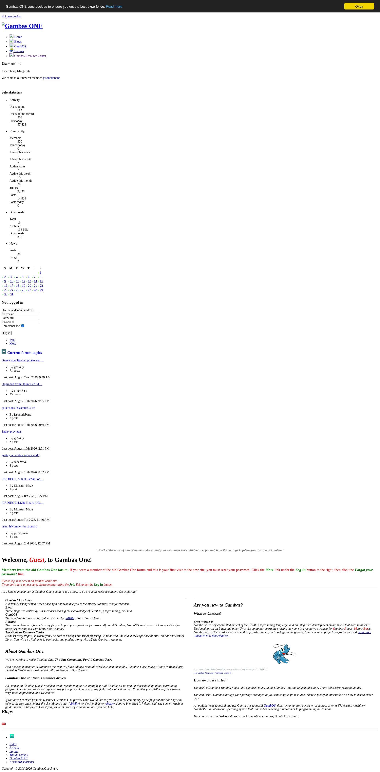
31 (11, 294)
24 (11, 290)
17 (11, 285)
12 (23, 281)
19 (23, 285)
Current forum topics (24, 353)
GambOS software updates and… (23, 360)
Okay (359, 6)
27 (29, 290)
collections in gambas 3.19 (18, 407)
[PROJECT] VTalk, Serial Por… (22, 479)
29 (41, 290)
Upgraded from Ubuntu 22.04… (22, 384)
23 (5, 290)
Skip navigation (11, 16)
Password (8, 317)
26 (23, 290)
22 (41, 285)
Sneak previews (11, 431)
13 (29, 281)
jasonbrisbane (51, 77)
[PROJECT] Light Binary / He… (22, 502)
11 (17, 281)
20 (29, 285)
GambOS (270, 705)
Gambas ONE (19, 758)
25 (17, 290)
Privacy (14, 747)
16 (5, 285)
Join (12, 340)
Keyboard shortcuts (22, 761)
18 (17, 285)
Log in (14, 751)
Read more (114, 6)
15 (41, 281)
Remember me (11, 326)
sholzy (110, 703)
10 (11, 281)
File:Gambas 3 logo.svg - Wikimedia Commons (212, 673)
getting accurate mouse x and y (21, 455)
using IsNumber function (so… (21, 526)
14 (35, 281)
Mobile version (19, 754)
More (13, 343)
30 (5, 294)
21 (35, 285)
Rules (13, 744)
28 (35, 290)
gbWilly (69, 618)
